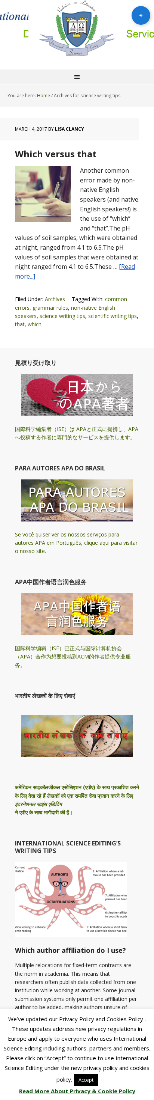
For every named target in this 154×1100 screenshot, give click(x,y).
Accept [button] (85, 1079)
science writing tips (62, 315)
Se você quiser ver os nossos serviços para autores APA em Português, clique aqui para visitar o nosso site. (76, 543)
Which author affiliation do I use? (70, 950)
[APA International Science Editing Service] (77, 28)
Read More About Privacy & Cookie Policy (77, 1091)
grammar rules (50, 307)
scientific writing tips (112, 315)
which (34, 324)
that (20, 324)
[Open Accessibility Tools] (141, 15)
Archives (55, 299)
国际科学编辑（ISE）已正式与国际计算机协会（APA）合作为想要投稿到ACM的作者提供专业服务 (73, 657)
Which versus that (55, 154)
